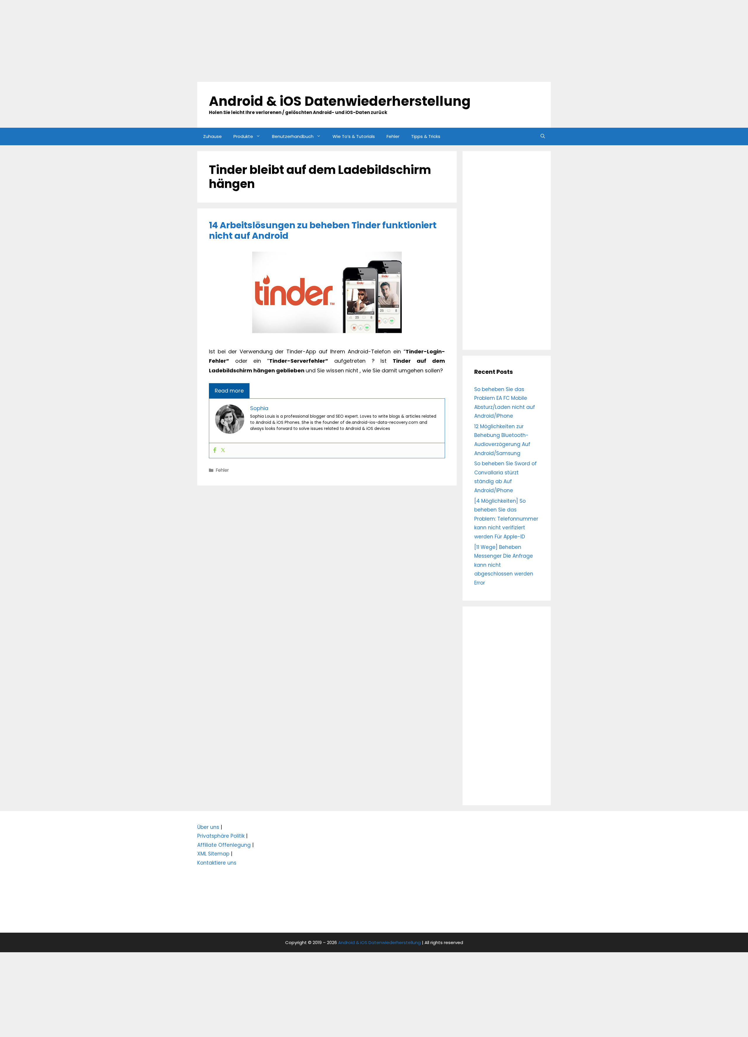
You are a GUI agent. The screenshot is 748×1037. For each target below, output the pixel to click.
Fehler (393, 136)
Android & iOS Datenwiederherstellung (340, 101)
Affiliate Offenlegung (224, 844)
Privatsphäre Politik (221, 835)
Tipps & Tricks (425, 136)
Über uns (208, 827)
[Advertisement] (175, 41)
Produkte (243, 136)
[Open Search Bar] (543, 136)
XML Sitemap (213, 853)
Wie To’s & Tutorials (354, 136)
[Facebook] (214, 450)
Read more (229, 390)
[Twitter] (223, 450)
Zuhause (212, 136)
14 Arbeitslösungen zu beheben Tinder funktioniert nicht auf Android (323, 230)
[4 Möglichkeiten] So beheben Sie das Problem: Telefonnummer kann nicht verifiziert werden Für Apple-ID (506, 518)
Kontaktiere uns (216, 862)
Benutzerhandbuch (293, 136)
